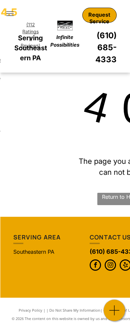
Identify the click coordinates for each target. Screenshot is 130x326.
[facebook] (95, 265)
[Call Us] (114, 313)
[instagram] (110, 265)
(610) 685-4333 (106, 47)
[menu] (10, 13)
